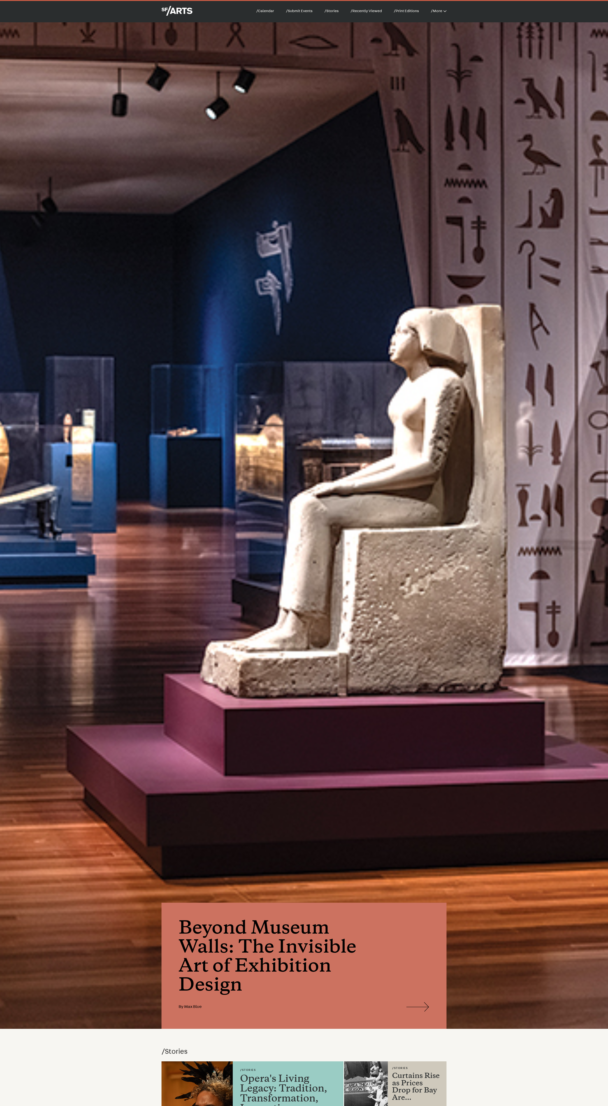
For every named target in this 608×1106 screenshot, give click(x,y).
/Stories (331, 11)
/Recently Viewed (366, 11)
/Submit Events (299, 11)
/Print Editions (406, 11)
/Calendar (265, 11)
